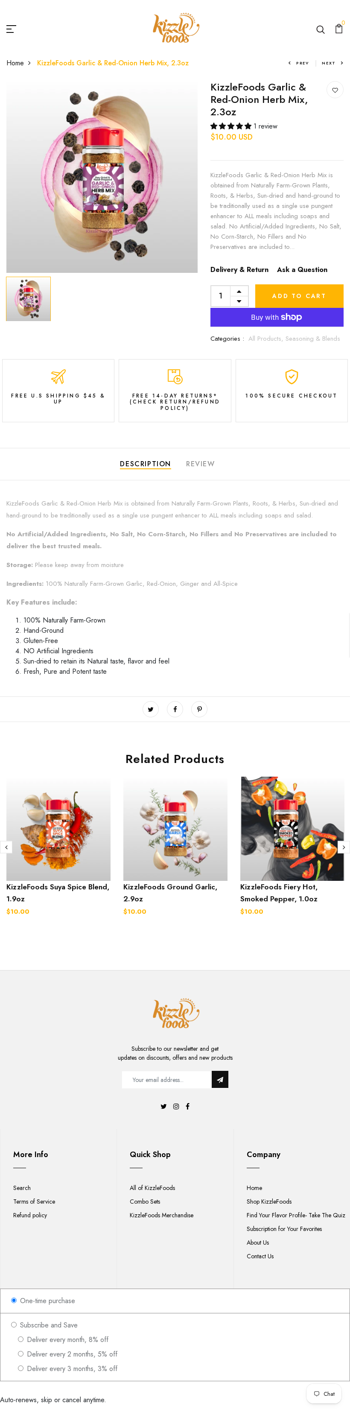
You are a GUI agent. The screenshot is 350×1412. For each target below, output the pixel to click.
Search (22, 1188)
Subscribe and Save (48, 1325)
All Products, (267, 338)
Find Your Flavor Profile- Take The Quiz (296, 1215)
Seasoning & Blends (313, 338)
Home (15, 63)
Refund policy (30, 1215)
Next (329, 63)
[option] (102, 177)
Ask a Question (302, 270)
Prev (302, 63)
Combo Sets (145, 1201)
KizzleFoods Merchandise (161, 1215)
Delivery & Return (239, 270)
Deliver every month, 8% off (66, 1340)
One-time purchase (46, 1301)
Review (200, 464)
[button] (232, 126)
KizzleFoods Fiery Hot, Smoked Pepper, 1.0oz (279, 893)
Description (145, 464)
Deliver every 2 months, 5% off (71, 1354)
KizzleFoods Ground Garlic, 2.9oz (170, 893)
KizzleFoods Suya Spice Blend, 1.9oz (57, 893)
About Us (258, 1242)
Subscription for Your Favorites (284, 1229)
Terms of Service (34, 1201)
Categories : (227, 338)
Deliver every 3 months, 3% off (71, 1369)
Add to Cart (299, 296)
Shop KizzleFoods (269, 1201)
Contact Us (260, 1256)
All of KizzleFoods (152, 1188)
